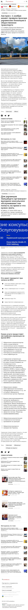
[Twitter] (9, 116)
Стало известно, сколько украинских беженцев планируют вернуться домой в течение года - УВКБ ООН (11, 172)
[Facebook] (2, 116)
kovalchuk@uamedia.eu (8, 588)
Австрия (9, 111)
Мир (9, 495)
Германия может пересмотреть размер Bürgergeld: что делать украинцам (14, 517)
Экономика (10, 520)
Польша (5, 6)
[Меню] (2, 1)
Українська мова (8, 596)
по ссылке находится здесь (12, 412)
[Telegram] (5, 116)
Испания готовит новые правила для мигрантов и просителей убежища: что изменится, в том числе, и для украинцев (11, 184)
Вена (16, 111)
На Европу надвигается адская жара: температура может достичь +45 (16, 492)
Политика (5, 13)
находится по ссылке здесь (12, 382)
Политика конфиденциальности (10, 594)
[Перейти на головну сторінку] (14, 1)
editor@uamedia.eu (7, 584)
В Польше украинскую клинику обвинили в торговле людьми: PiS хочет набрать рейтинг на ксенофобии (11, 178)
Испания (22, 6)
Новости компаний (7, 590)
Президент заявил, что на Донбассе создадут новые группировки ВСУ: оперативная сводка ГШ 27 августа (10, 165)
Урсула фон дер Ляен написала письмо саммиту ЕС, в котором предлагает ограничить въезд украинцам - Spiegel (17, 480)
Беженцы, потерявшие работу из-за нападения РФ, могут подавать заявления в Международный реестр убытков (12, 154)
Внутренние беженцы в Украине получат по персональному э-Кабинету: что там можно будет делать (12, 148)
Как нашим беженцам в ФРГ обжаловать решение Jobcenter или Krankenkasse (11, 160)
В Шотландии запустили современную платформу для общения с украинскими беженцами (16, 504)
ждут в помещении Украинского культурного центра (13, 253)
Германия (14, 6)
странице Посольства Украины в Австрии (11, 272)
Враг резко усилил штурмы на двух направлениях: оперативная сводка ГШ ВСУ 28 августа (12, 142)
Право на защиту (12, 448)
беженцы (17, 445)
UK (24, 1)
